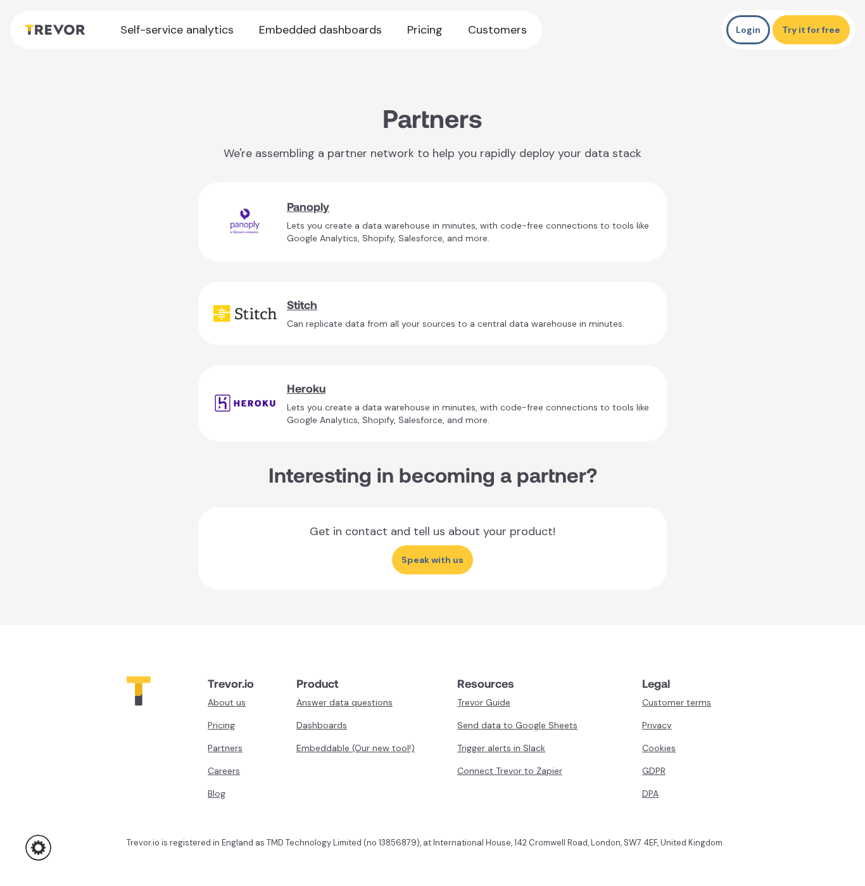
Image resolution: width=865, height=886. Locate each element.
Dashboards (321, 725)
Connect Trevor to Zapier (509, 770)
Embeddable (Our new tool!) (355, 748)
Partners (225, 748)
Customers (497, 29)
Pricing (425, 29)
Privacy (657, 725)
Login (748, 29)
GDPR (654, 770)
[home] (55, 29)
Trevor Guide (483, 702)
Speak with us (432, 560)
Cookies (659, 748)
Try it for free (811, 29)
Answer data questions (344, 702)
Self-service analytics (177, 29)
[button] (38, 848)
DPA (650, 793)
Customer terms (676, 702)
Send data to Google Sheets (517, 725)
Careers (224, 770)
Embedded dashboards (320, 29)
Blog (216, 793)
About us (227, 702)
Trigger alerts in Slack (501, 748)
